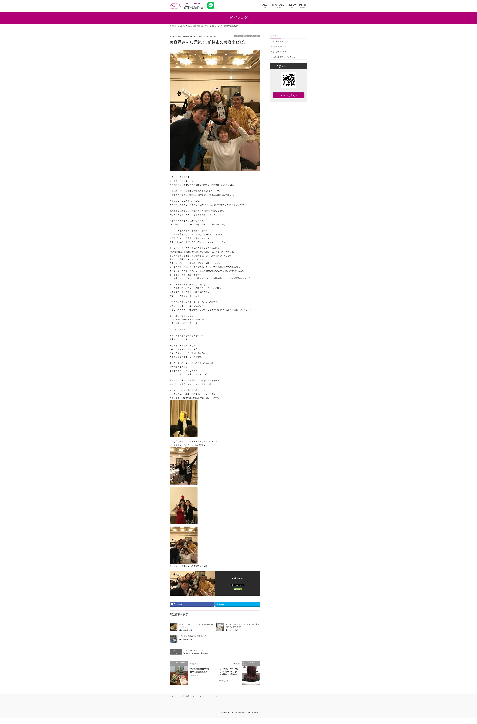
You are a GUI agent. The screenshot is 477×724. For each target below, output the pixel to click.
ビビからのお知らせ (278, 46)
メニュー (174, 696)
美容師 (188, 653)
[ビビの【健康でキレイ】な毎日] (179, 673)
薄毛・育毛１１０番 (278, 52)
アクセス (213, 696)
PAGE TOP (464, 700)
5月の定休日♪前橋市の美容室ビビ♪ (193, 636)
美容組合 (197, 653)
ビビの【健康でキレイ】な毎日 (247, 36)
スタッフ (202, 696)
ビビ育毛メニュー (189, 696)
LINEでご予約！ (289, 95)
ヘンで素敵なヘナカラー (280, 41)
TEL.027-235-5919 (193, 3)
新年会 (205, 653)
